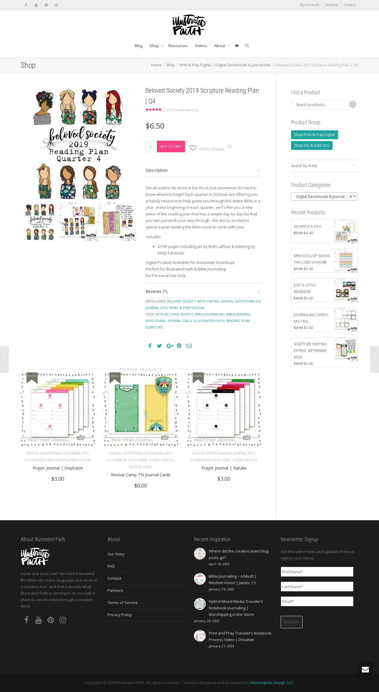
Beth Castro (208, 301)
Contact (114, 578)
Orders (350, 4)
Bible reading (238, 314)
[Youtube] (36, 5)
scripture (154, 327)
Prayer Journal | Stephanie (58, 468)
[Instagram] (56, 5)
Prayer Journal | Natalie (224, 468)
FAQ (111, 566)
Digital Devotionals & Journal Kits (243, 65)
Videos (201, 45)
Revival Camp (140, 466)
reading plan (238, 320)
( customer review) (180, 110)
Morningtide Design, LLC (271, 682)
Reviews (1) (157, 291)
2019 (159, 314)
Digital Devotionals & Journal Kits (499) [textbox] (326, 196)
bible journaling (210, 314)
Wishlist (331, 4)
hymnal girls (180, 320)
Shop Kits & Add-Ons (311, 145)
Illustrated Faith (39, 460)
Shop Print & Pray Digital (314, 134)
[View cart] (236, 45)
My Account (309, 4)
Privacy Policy (119, 614)
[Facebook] (26, 5)
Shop (155, 45)
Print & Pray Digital (195, 65)
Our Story (116, 554)
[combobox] (324, 196)
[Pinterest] (46, 5)
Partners (115, 590)
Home (156, 65)
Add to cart (171, 146)
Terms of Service (122, 602)
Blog (138, 45)
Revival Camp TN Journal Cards (141, 475)
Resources (178, 45)
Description (157, 170)
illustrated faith (208, 320)
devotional (155, 320)
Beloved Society (181, 301)
